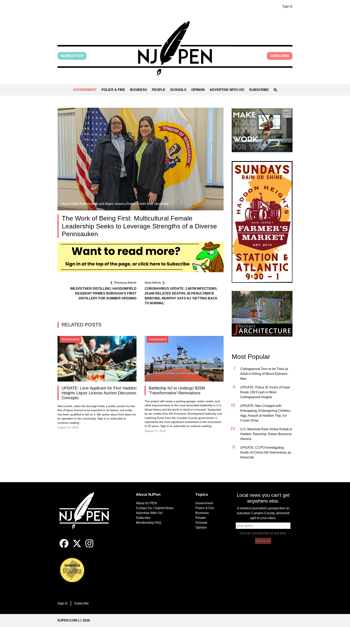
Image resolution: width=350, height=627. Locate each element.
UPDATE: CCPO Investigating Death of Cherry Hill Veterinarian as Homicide (265, 452)
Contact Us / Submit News (155, 508)
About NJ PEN (146, 503)
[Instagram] (89, 546)
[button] (175, 48)
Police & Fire (113, 89)
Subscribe (279, 56)
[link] (262, 130)
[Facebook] (64, 546)
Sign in (101, 418)
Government (85, 89)
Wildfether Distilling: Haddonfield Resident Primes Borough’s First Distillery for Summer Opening (103, 293)
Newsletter (72, 56)
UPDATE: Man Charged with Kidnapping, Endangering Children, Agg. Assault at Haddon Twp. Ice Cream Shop (265, 413)
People (158, 89)
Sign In (287, 6)
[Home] (87, 515)
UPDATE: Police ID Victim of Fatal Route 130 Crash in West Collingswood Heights (265, 392)
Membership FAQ (148, 522)
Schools (178, 89)
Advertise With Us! (227, 89)
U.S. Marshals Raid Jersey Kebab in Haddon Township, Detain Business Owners (266, 434)
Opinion (198, 89)
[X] (77, 546)
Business (138, 89)
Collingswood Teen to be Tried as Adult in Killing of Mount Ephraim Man (264, 373)
